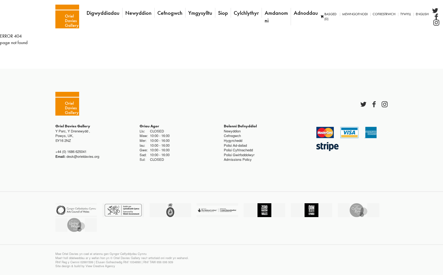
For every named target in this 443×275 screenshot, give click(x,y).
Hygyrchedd (233, 140)
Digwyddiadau (103, 12)
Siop (223, 12)
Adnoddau (306, 12)
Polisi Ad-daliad (235, 145)
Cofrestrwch (384, 14)
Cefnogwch (170, 12)
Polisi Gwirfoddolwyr (239, 154)
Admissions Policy (238, 159)
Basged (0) (330, 16)
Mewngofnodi (355, 14)
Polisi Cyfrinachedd (238, 149)
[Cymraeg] (67, 16)
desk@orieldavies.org (82, 156)
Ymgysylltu (200, 12)
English (422, 14)
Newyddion (138, 12)
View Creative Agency (100, 266)
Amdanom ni (276, 16)
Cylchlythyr (246, 12)
